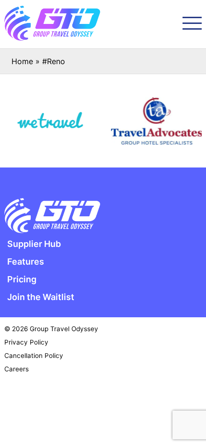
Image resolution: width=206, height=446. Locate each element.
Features (25, 261)
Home (22, 61)
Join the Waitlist (40, 297)
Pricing (21, 279)
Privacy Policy (26, 342)
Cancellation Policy (33, 355)
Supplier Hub (34, 244)
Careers (16, 369)
